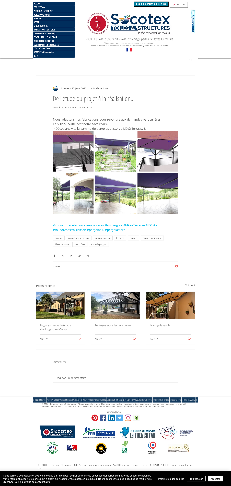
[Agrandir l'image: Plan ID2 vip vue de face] (73, 151)
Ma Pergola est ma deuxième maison (113, 325)
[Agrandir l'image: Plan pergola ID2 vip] (157, 151)
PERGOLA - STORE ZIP (43, 11)
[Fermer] (227, 478)
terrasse (120, 238)
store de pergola (99, 244)
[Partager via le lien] (79, 255)
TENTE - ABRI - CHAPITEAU (45, 37)
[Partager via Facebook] (54, 255)
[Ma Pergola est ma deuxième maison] (115, 305)
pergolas (123, 43)
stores (131, 43)
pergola (133, 238)
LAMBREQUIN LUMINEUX (45, 33)
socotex (58, 238)
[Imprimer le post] (87, 255)
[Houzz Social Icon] (136, 418)
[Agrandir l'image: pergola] (157, 193)
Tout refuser (196, 478)
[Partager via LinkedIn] (71, 255)
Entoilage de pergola (160, 325)
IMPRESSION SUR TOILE (44, 29)
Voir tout (190, 285)
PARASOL (38, 18)
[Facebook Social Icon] (103, 418)
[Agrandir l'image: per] (73, 193)
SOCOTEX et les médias (44, 52)
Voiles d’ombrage (111, 43)
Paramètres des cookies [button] (171, 478)
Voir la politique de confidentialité (32, 481)
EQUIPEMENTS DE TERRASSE (46, 44)
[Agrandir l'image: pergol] (115, 193)
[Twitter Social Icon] (119, 418)
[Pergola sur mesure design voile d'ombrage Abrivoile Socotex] (60, 305)
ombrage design (102, 238)
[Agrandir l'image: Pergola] (115, 151)
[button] (190, 59)
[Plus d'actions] (176, 88)
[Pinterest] (94, 418)
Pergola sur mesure (152, 238)
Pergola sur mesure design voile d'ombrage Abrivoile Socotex (55, 327)
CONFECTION (39, 7)
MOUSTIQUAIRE (41, 25)
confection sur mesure (78, 238)
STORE (36, 22)
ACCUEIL (37, 3)
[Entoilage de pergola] (170, 305)
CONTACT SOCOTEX (42, 48)
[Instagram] (128, 418)
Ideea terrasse (62, 244)
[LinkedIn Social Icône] (111, 418)
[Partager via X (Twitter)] (62, 255)
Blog (36, 55)
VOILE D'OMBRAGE (42, 14)
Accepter (215, 478)
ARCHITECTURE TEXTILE (44, 41)
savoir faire (80, 244)
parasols (139, 43)
